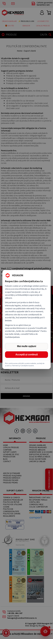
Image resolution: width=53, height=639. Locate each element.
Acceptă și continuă (26, 354)
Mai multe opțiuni (26, 346)
